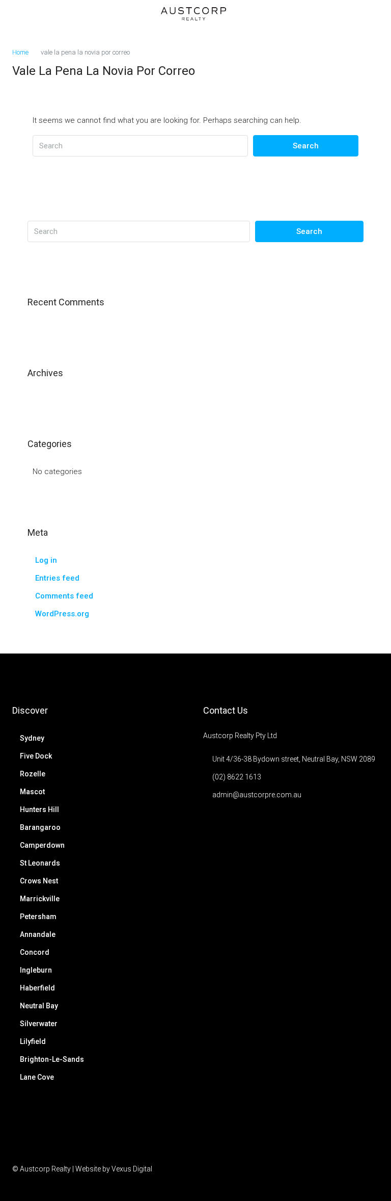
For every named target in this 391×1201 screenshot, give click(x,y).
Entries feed (57, 578)
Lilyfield (33, 1041)
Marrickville (40, 899)
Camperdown (42, 845)
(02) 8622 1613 (236, 777)
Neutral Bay (39, 1006)
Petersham (38, 916)
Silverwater (39, 1024)
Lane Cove (37, 1077)
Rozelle (32, 774)
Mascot (32, 792)
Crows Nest (39, 881)
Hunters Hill (39, 809)
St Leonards (40, 863)
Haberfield (37, 988)
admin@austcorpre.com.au (256, 795)
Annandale (37, 934)
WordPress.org (62, 613)
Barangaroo (40, 827)
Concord (34, 952)
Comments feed (64, 595)
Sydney (32, 738)
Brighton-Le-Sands (52, 1059)
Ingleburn (36, 970)
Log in (46, 560)
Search (306, 145)
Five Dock (36, 756)
